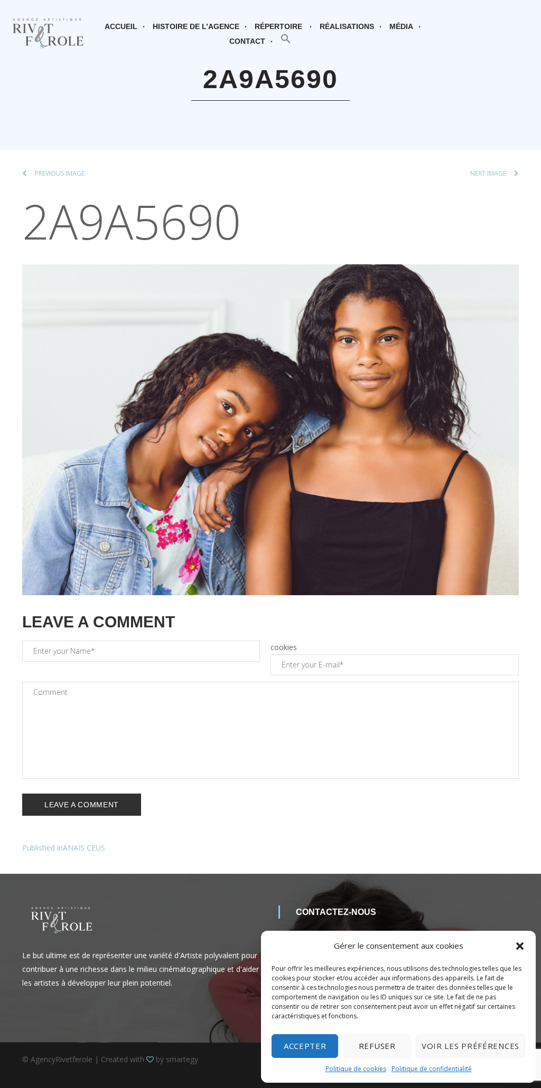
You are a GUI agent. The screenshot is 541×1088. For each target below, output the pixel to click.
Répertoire (278, 26)
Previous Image (60, 173)
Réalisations (347, 26)
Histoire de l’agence (196, 26)
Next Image (488, 173)
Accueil (121, 26)
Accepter (305, 1046)
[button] (520, 946)
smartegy (182, 1059)
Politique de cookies (355, 1068)
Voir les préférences (470, 1046)
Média (401, 26)
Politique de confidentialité (431, 1068)
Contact (247, 41)
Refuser (377, 1046)
